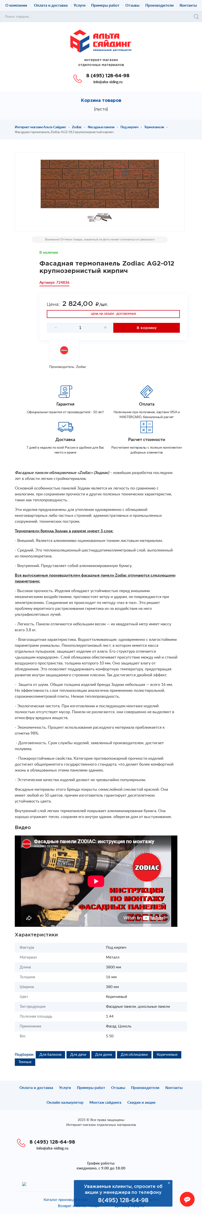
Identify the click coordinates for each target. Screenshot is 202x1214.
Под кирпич (129, 127)
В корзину (147, 328)
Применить (196, 16)
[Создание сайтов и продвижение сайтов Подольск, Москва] (24, 1184)
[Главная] (101, 41)
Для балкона (50, 1054)
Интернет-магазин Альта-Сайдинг (40, 127)
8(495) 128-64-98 (123, 1200)
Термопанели (154, 127)
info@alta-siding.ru (107, 82)
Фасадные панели (101, 127)
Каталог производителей (65, 1200)
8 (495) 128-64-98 (107, 76)
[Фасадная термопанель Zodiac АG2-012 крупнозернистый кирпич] (99, 184)
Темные (25, 1062)
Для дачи (78, 1054)
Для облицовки (134, 1054)
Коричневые (167, 1054)
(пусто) (101, 109)
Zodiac (77, 127)
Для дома (103, 1054)
